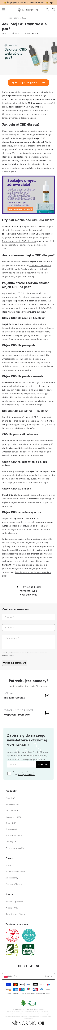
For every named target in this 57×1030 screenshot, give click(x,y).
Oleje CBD (10, 798)
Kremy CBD (11, 823)
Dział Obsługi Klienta (15, 914)
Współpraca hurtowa (15, 871)
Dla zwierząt (11, 829)
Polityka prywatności (28, 993)
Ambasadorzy (12, 878)
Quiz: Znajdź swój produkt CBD (28, 82)
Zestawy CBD (12, 841)
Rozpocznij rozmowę (16, 714)
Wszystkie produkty (15, 848)
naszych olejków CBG (40, 308)
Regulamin (16, 993)
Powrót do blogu (31, 586)
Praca (8, 865)
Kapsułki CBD (12, 804)
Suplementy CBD (13, 817)
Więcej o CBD (12, 908)
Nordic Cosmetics (14, 835)
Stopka (9, 993)
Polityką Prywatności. (26, 775)
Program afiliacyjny (14, 884)
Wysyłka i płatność (14, 901)
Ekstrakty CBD (12, 810)
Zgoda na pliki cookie (43, 993)
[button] (3, 9)
